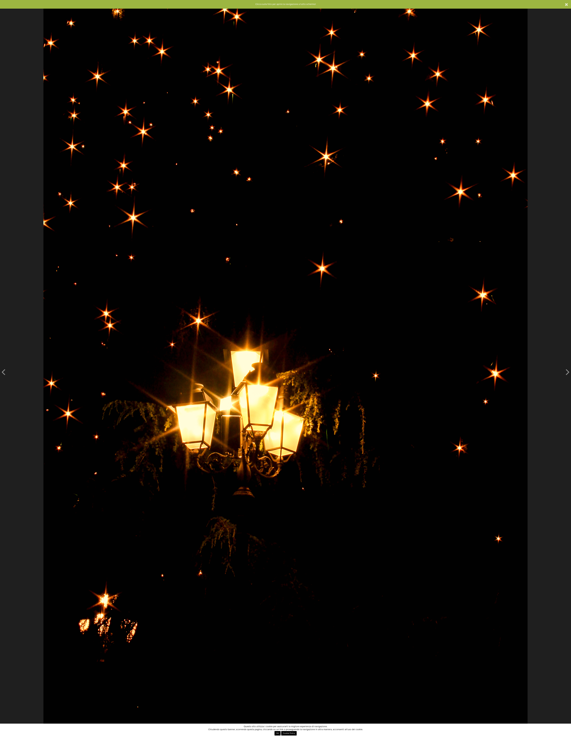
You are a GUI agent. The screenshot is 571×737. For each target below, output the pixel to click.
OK (277, 733)
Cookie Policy (289, 733)
